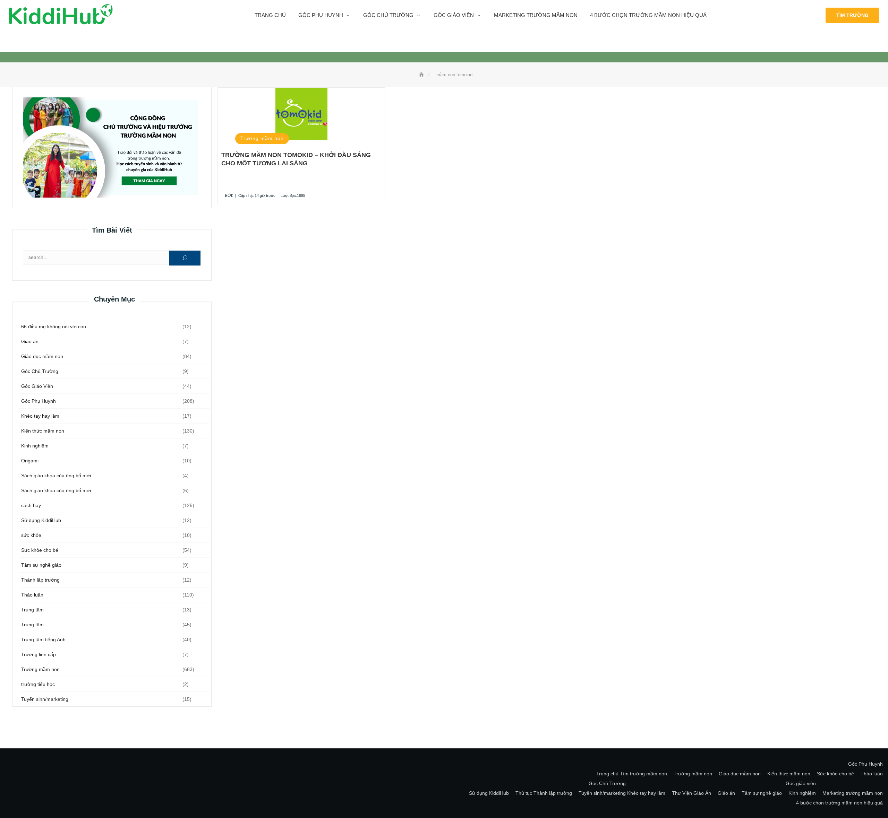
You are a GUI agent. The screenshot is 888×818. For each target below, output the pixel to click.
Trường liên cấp (38, 654)
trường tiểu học (38, 684)
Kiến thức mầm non (42, 431)
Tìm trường (852, 15)
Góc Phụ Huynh (38, 401)
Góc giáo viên (454, 15)
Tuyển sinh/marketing (44, 699)
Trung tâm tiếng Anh (43, 639)
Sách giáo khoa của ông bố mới (56, 475)
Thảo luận (32, 595)
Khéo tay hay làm (40, 416)
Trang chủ (270, 15)
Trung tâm (32, 609)
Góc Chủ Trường (388, 15)
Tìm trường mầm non (643, 773)
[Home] (422, 74)
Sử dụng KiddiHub (41, 520)
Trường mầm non (40, 669)
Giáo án (30, 341)
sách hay (31, 505)
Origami (30, 460)
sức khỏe (31, 535)
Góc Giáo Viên (37, 386)
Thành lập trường (40, 580)
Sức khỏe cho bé (39, 550)
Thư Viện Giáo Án (691, 793)
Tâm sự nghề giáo (41, 565)
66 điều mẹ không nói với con (53, 326)
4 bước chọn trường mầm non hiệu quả (648, 15)
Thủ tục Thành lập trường (543, 793)
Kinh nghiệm (35, 446)
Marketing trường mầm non (536, 15)
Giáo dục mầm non (42, 356)
